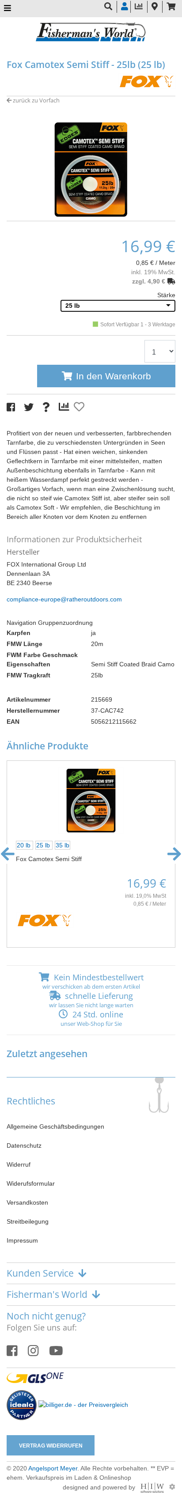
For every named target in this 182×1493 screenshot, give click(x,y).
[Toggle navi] (7, 8)
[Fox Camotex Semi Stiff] (91, 800)
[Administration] (172, 1486)
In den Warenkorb (113, 376)
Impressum (22, 1240)
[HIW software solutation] (153, 1486)
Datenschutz (24, 1145)
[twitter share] (29, 407)
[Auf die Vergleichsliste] (65, 407)
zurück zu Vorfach (35, 100)
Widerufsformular (31, 1183)
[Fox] (146, 80)
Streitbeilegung (28, 1221)
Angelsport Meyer (52, 1468)
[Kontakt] (154, 7)
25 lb (72, 305)
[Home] (91, 33)
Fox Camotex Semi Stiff (49, 858)
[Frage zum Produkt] (46, 407)
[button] (91, 212)
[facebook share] (11, 407)
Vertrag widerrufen (51, 1446)
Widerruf (18, 1164)
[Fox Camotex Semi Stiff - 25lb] (91, 168)
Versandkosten (27, 1202)
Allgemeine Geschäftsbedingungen (55, 1126)
